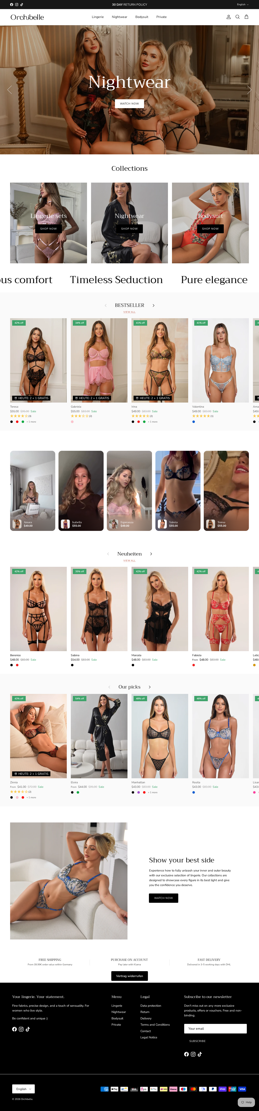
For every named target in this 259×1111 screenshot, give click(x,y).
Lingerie (98, 17)
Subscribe (197, 1041)
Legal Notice (148, 1037)
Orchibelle (26, 1099)
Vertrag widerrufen (129, 976)
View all (129, 312)
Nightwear (119, 17)
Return (145, 1012)
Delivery (146, 1018)
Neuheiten (129, 554)
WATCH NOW (129, 107)
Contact (145, 1031)
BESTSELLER (129, 305)
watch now (163, 898)
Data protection (150, 1006)
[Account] (228, 17)
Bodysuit (141, 17)
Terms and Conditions (155, 1025)
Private (161, 17)
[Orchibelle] (27, 17)
